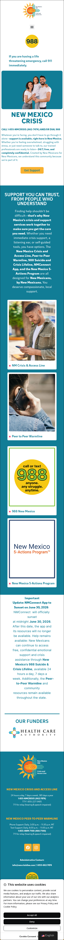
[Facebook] (28, 847)
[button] (32, 27)
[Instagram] (36, 847)
